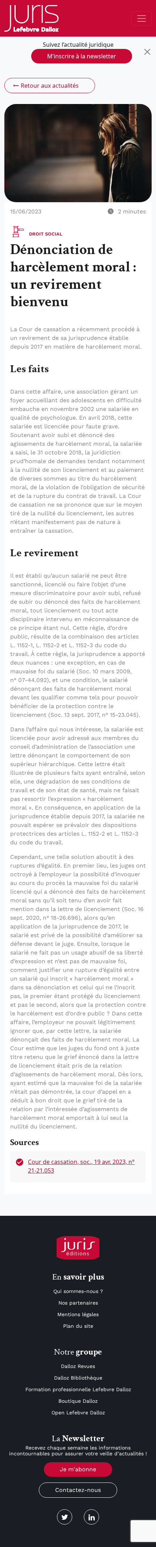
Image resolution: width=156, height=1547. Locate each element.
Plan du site (78, 1326)
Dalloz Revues (78, 1366)
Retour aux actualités (50, 86)
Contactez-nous (78, 1489)
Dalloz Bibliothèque (78, 1378)
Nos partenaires (78, 1303)
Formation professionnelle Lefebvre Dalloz (78, 1389)
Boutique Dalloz (78, 1401)
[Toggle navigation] (141, 18)
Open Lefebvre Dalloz (78, 1412)
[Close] (147, 51)
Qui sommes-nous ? (78, 1291)
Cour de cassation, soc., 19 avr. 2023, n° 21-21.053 (81, 1166)
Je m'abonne (78, 1469)
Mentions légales (78, 1314)
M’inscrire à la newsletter (81, 56)
